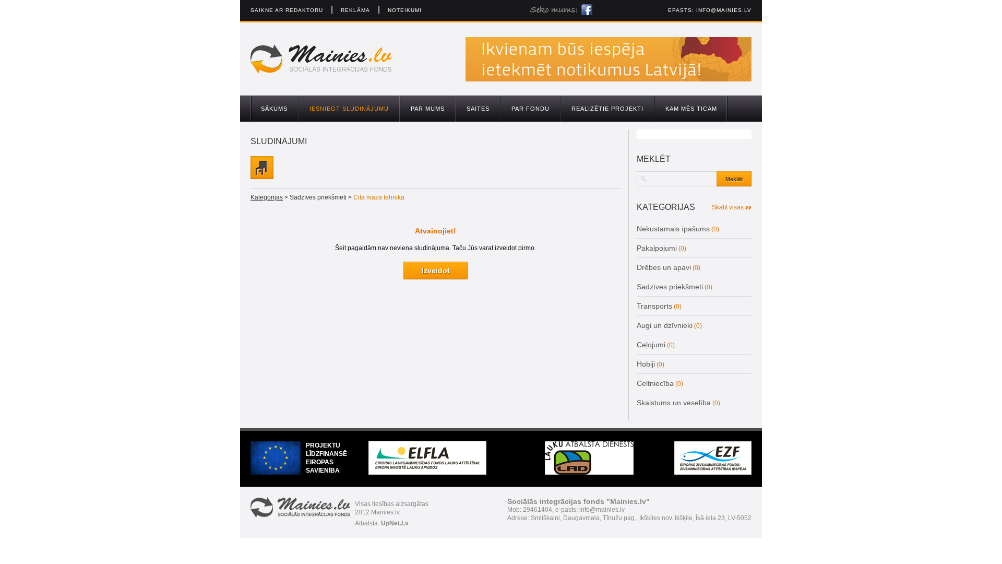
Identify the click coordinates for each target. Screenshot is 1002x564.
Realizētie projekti (607, 108)
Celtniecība (655, 383)
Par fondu (530, 108)
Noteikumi (405, 10)
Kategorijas (266, 197)
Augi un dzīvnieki (665, 325)
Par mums (428, 108)
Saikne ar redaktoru (286, 10)
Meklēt (734, 179)
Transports (654, 306)
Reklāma (355, 10)
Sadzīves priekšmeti (670, 287)
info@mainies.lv (724, 10)
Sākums (274, 108)
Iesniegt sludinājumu (349, 108)
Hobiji (646, 364)
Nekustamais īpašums (673, 229)
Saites (478, 108)
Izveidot (436, 270)
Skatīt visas (728, 207)
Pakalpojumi (657, 248)
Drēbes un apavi (664, 267)
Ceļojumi (651, 344)
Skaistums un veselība (674, 402)
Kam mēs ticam (691, 108)
